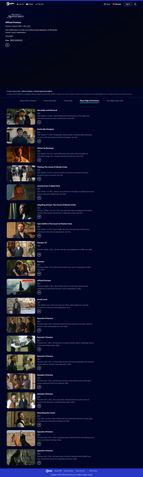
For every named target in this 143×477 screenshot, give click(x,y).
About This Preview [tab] (28, 100)
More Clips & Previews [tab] (89, 100)
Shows (30, 4)
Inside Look (42, 299)
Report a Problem (27, 91)
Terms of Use (80, 471)
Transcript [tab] (68, 100)
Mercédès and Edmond (47, 110)
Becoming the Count (46, 413)
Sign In (128, 4)
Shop (108, 4)
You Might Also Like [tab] (115, 100)
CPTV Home (93, 471)
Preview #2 (42, 243)
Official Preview (44, 280)
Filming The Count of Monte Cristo (52, 167)
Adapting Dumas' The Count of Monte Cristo (56, 205)
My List (41, 4)
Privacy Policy (68, 471)
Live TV (21, 4)
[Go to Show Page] (74, 16)
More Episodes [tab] (50, 100)
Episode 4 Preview (45, 394)
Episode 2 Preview (45, 451)
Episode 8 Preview (45, 318)
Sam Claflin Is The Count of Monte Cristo (54, 224)
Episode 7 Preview (45, 337)
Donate (118, 4)
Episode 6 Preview (45, 356)
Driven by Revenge (45, 148)
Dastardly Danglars (45, 129)
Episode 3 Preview (45, 432)
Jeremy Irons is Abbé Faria (48, 186)
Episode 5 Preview (45, 375)
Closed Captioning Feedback (43, 91)
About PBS (58, 471)
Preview (40, 261)
